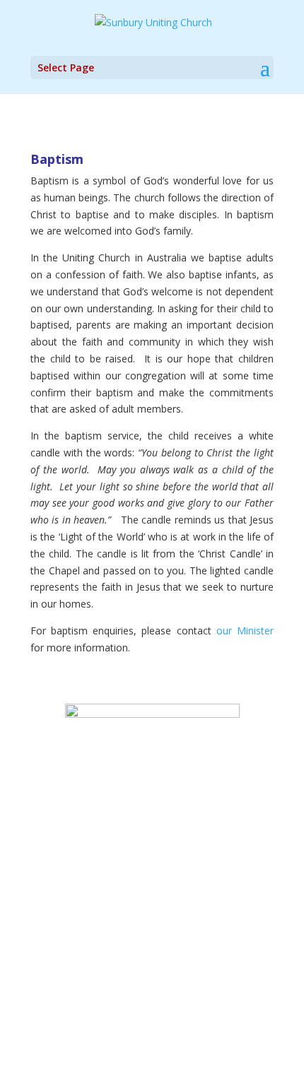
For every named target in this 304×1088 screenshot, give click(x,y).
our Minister (245, 630)
